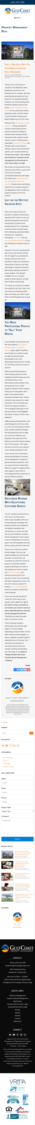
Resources (17, 1021)
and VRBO (17, 238)
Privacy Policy (22, 1046)
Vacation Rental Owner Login (17, 1004)
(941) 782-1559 (17, 2)
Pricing (17, 1010)
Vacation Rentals (8, 767)
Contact (17, 1018)
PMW (26, 1043)
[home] (17, 11)
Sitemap (13, 1046)
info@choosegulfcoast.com (20, 966)
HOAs (5, 761)
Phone (3, 798)
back (5, 722)
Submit (17, 839)
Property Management (17, 995)
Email (3, 788)
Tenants (18, 1016)
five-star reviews (14, 572)
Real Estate (6, 764)
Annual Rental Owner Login (17, 1007)
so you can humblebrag (19, 587)
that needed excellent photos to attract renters (16, 347)
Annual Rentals (7, 758)
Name (3, 779)
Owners (17, 1013)
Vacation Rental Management (17, 998)
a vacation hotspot (20, 143)
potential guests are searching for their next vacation (16, 181)
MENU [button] (18, 18)
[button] (3, 745)
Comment (5, 816)
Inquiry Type (6, 807)
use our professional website (15, 241)
